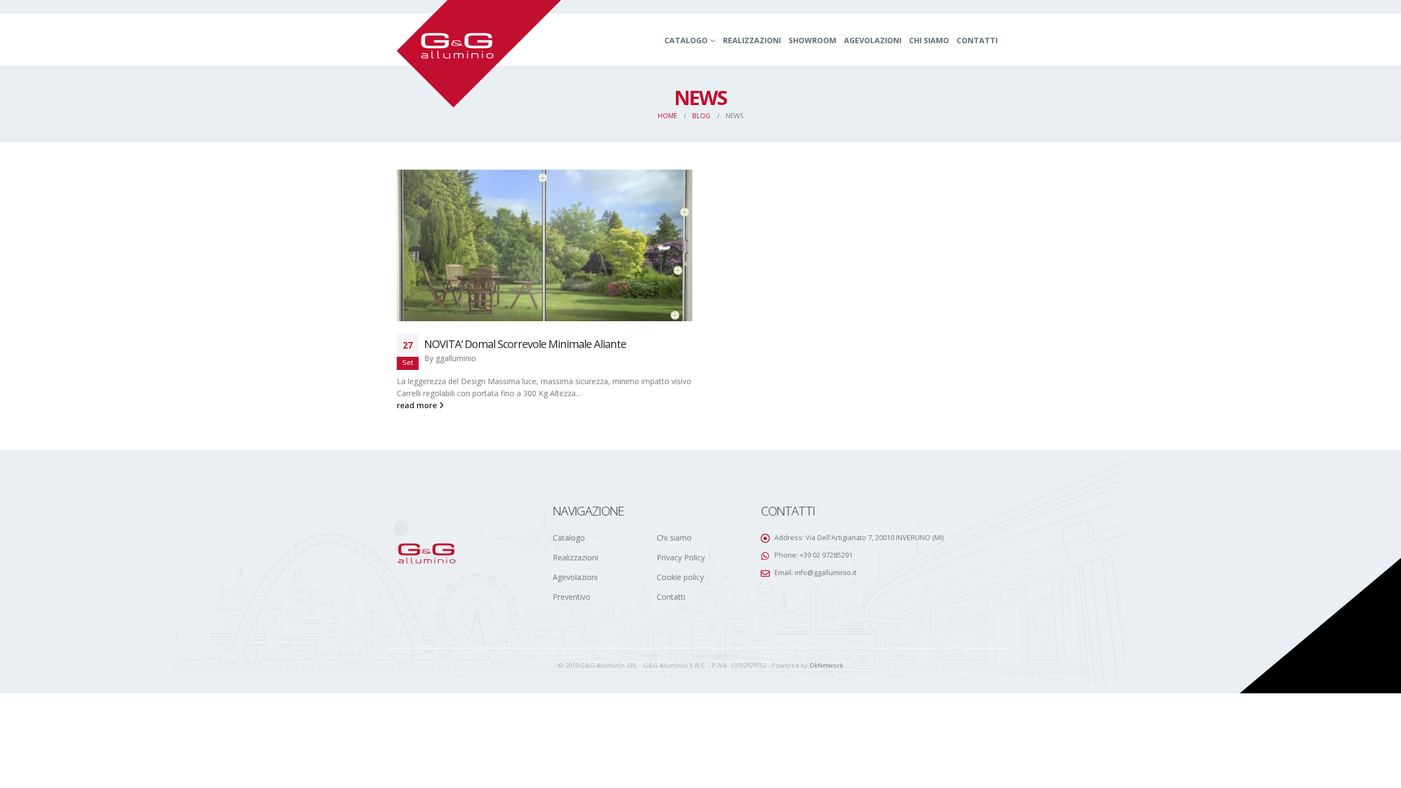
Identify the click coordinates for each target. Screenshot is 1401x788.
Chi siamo (929, 40)
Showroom (812, 40)
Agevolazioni (872, 40)
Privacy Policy (681, 557)
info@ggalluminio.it (825, 572)
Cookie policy (680, 577)
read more (418, 405)
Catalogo (686, 40)
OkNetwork (826, 665)
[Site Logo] (479, 53)
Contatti (977, 40)
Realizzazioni (752, 40)
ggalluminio (456, 358)
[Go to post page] (544, 245)
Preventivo (571, 597)
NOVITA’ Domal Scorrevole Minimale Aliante (525, 344)
